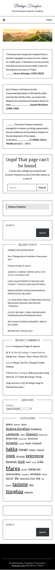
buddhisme (36, 429)
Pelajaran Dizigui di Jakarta (19, 266)
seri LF (9, 478)
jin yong (20, 456)
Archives (9, 405)
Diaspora (32, 434)
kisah (21, 461)
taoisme (20, 484)
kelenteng (35, 455)
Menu (49, 19)
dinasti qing (11, 438)
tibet (31, 485)
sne (38, 478)
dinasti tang (33, 438)
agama (9, 424)
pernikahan (35, 474)
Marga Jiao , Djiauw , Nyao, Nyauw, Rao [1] (26, 356)
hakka (11, 448)
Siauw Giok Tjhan (27, 478)
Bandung (17, 424)
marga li (24, 469)
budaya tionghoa (18, 429)
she (17, 478)
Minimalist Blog (19, 565)
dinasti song (23, 438)
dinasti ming (43, 434)
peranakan (25, 474)
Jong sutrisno (12, 383)
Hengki (23, 449)
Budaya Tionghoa (27, 6)
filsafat (28, 443)
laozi (28, 461)
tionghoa (14, 491)
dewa (22, 434)
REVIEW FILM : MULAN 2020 (20, 331)
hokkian (32, 450)
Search (10, 225)
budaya (24, 424)
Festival (21, 443)
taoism (8, 485)
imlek (10, 455)
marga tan (34, 469)
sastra (44, 474)
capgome (12, 434)
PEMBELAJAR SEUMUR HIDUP (21, 250)
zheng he (28, 492)
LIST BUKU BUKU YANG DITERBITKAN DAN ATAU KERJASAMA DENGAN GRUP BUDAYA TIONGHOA (29, 303)
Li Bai (40, 461)
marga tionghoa (13, 474)
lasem (34, 462)
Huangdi (40, 450)
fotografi (37, 443)
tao (43, 478)
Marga (13, 468)
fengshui (12, 443)
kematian (11, 461)
